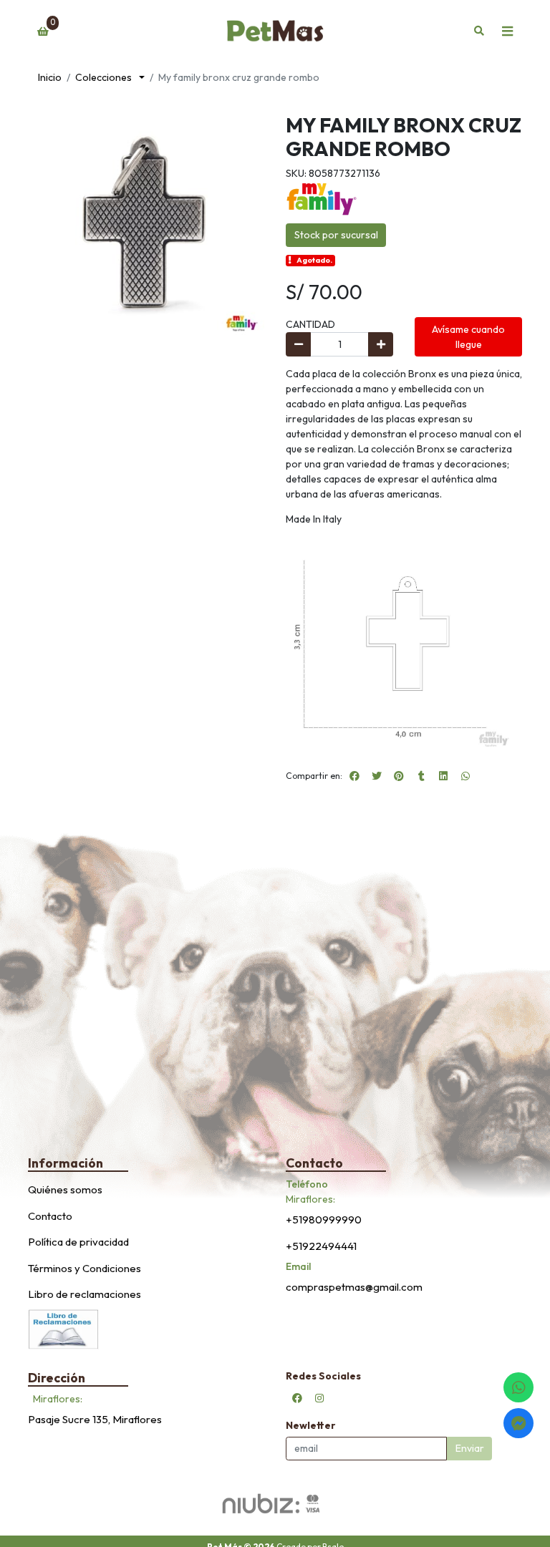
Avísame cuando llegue (468, 337)
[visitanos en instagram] (319, 1398)
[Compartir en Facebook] (354, 776)
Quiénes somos (65, 1189)
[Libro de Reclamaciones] (64, 1328)
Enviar (469, 1448)
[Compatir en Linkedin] (443, 776)
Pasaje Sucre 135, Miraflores (95, 1419)
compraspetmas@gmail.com (354, 1287)
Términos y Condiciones (84, 1268)
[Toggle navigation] (507, 31)
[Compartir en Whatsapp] (465, 776)
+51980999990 (324, 1219)
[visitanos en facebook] (297, 1398)
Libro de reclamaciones (84, 1294)
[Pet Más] (275, 31)
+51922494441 (321, 1246)
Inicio (50, 77)
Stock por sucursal (336, 234)
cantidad (310, 324)
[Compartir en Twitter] (377, 776)
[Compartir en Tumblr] (421, 776)
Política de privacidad (78, 1241)
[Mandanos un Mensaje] (518, 1423)
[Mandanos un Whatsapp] (518, 1387)
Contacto (50, 1216)
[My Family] (321, 198)
